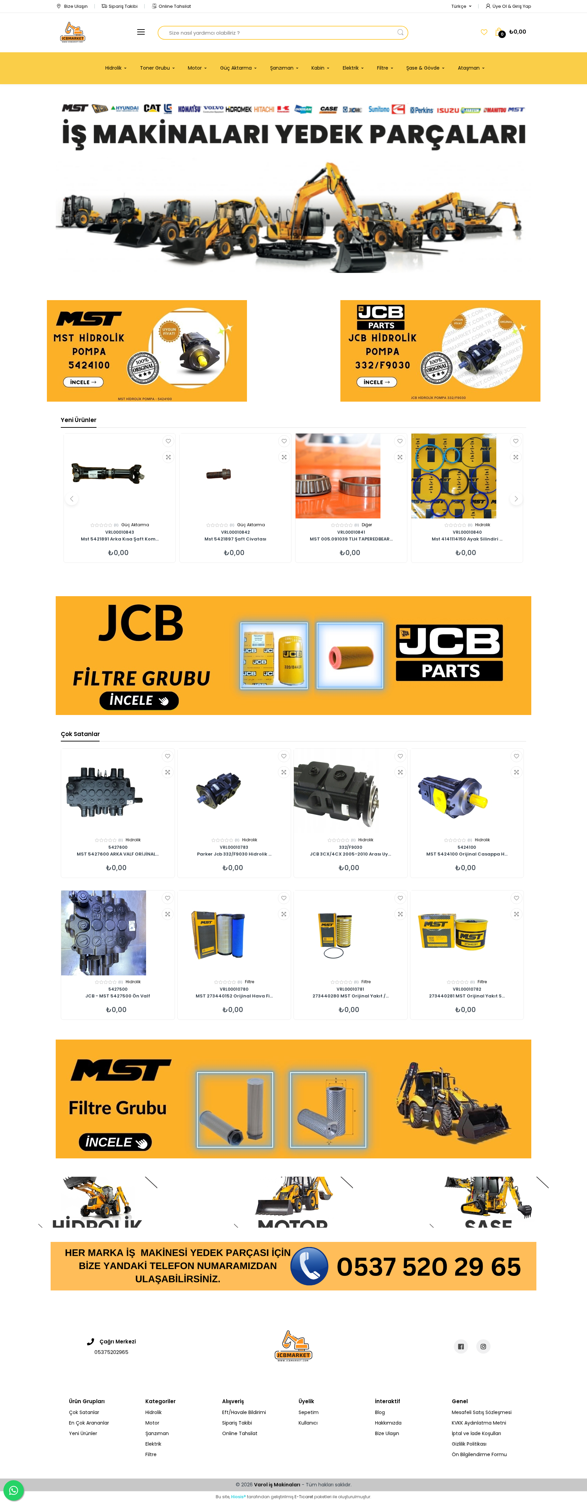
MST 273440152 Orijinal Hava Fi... (234, 996)
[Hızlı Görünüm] (168, 457)
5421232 (351, 532)
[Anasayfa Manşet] (97, 1202)
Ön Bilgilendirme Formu (479, 1454)
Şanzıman (157, 1433)
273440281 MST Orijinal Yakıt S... (467, 996)
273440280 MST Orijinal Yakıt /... (351, 996)
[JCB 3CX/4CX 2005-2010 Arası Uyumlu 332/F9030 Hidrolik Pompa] (350, 791)
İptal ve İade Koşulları (476, 1433)
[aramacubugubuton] (400, 33)
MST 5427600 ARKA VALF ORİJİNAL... (118, 854)
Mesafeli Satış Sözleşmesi (482, 1412)
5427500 (117, 989)
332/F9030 (350, 847)
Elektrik (482, 525)
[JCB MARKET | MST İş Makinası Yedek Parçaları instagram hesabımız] (483, 1346)
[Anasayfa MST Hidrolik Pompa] (147, 351)
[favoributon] (484, 32)
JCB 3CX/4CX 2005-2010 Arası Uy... (350, 854)
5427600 (117, 847)
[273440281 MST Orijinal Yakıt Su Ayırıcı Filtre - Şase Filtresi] (467, 933)
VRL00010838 (235, 532)
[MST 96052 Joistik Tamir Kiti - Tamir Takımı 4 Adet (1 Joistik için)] (235, 476)
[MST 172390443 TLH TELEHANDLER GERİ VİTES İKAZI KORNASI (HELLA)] (467, 476)
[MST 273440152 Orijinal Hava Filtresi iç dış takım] (234, 933)
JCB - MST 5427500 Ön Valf (117, 996)
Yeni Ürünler (78, 420)
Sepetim (309, 1412)
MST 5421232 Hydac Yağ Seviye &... (351, 539)
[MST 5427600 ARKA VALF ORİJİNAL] (118, 791)
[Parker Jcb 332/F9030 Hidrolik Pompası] (234, 791)
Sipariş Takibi (123, 6)
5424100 (467, 847)
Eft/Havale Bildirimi (244, 1412)
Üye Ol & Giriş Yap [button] (512, 6)
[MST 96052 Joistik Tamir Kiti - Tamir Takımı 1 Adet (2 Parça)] (119, 476)
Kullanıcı (308, 1422)
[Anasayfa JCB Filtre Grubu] (293, 655)
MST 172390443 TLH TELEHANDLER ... (467, 539)
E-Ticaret (304, 1497)
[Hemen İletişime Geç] (293, 1265)
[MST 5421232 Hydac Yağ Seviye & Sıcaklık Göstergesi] (351, 476)
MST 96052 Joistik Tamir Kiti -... (120, 539)
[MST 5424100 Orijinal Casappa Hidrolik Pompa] (467, 791)
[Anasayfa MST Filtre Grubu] (293, 1099)
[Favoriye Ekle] (168, 441)
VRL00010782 (467, 989)
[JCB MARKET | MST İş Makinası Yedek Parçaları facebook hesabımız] (461, 1346)
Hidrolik (135, 525)
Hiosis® (238, 1497)
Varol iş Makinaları (277, 1484)
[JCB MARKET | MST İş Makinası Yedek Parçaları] (73, 33)
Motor (367, 525)
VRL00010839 (119, 532)
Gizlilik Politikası (469, 1444)
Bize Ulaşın (75, 6)
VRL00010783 (234, 847)
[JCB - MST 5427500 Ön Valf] (118, 933)
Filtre (249, 982)
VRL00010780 (234, 989)
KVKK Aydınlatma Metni (479, 1422)
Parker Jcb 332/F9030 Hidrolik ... (234, 854)
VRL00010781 (350, 989)
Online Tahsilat (175, 6)
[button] (461, 6)
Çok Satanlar (80, 734)
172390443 (467, 532)
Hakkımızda (388, 1422)
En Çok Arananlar (89, 1422)
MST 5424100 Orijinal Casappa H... (467, 854)
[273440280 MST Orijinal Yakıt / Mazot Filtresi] (350, 933)
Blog (380, 1412)
